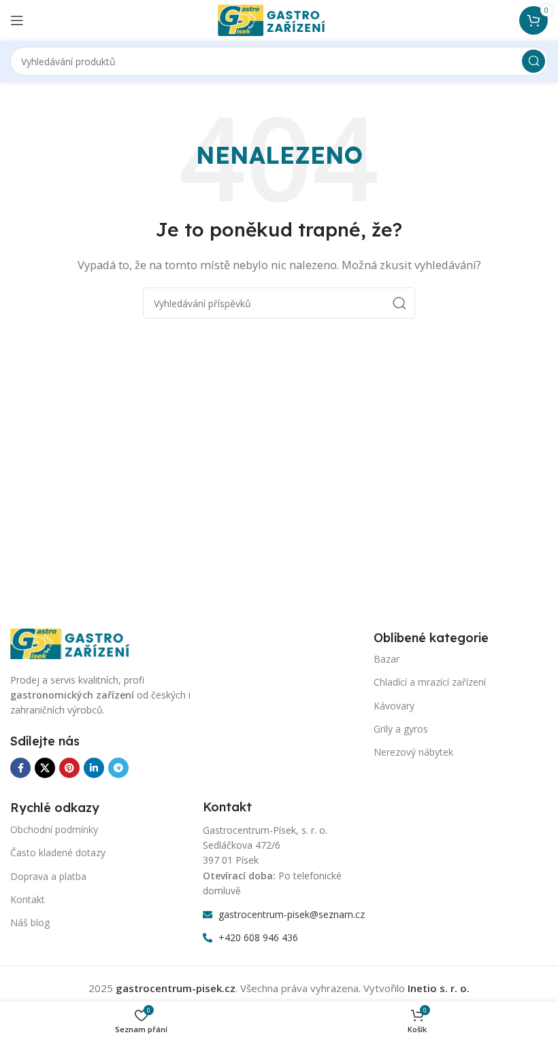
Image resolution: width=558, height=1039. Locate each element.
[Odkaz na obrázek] (78, 642)
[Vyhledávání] (533, 61)
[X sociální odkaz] (45, 768)
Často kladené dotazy (57, 852)
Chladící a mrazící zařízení (430, 681)
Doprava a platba (48, 876)
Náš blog (30, 922)
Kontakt (27, 899)
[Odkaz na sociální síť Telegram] (118, 768)
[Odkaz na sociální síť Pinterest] (69, 768)
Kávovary (394, 705)
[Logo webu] (279, 19)
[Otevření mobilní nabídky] (17, 20)
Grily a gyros (401, 728)
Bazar (386, 658)
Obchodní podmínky (54, 829)
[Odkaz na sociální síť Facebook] (20, 768)
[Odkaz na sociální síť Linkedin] (94, 768)
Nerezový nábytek (413, 751)
